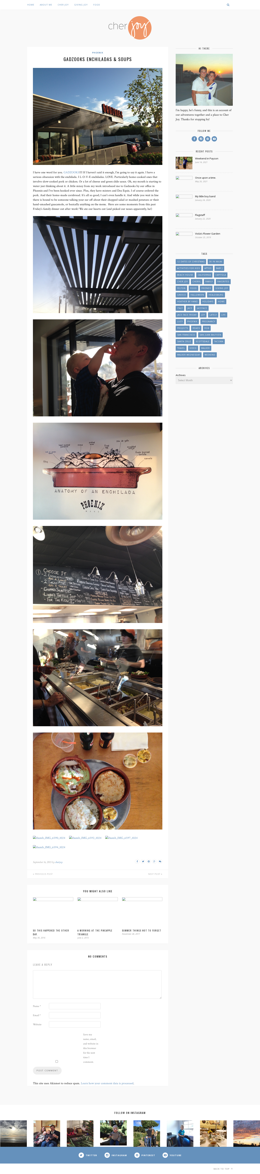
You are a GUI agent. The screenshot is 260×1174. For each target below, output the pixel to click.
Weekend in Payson (206, 158)
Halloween (197, 295)
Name (37, 1006)
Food (96, 4)
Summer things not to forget (141, 930)
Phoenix (97, 52)
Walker (205, 348)
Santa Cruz (184, 341)
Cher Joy (63, 4)
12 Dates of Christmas (191, 261)
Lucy (180, 321)
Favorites (223, 281)
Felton (181, 288)
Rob (206, 328)
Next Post (154, 874)
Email (37, 1015)
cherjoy (58, 862)
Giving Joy (81, 4)
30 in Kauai (215, 261)
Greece (181, 295)
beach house (185, 275)
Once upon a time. (205, 177)
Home (30, 4)
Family (209, 281)
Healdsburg (216, 295)
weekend (210, 354)
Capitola (220, 275)
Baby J (219, 268)
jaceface (202, 308)
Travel (181, 348)
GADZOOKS (71, 172)
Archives (181, 375)
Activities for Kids (188, 268)
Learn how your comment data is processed (107, 1083)
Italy (180, 308)
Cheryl (196, 281)
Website (37, 1024)
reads (196, 328)
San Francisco (186, 334)
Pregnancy (208, 321)
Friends (206, 288)
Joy (203, 314)
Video (193, 348)
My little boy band (205, 196)
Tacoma (218, 341)
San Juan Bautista (210, 334)
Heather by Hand (187, 301)
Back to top (222, 1169)
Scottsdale (203, 341)
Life (223, 314)
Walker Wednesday (188, 354)
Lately (213, 314)
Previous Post (43, 874)
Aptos (207, 268)
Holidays (207, 301)
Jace (189, 308)
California (204, 275)
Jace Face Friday (187, 314)
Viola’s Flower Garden (207, 233)
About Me (46, 4)
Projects (182, 328)
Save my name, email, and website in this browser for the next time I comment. (90, 1048)
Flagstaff (200, 215)
